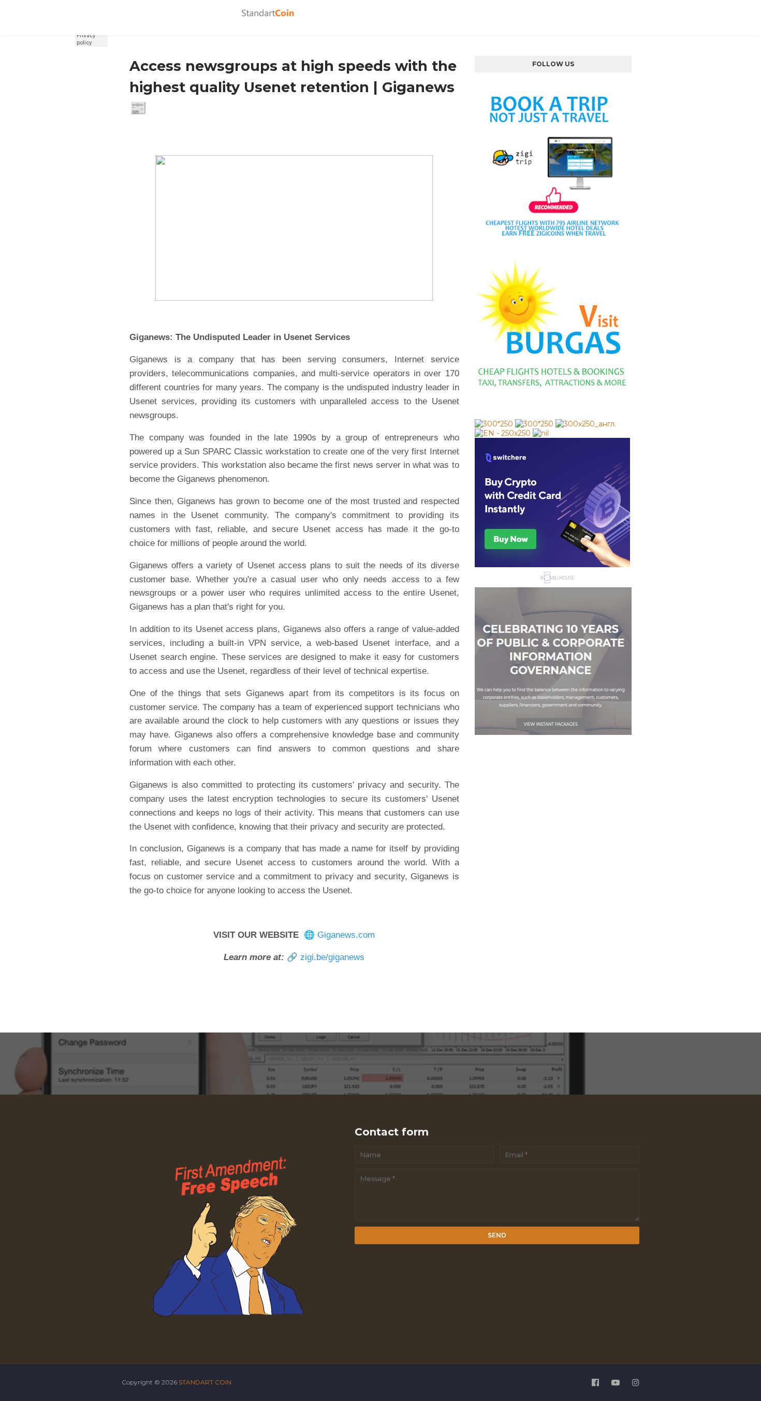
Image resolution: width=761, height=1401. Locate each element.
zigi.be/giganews (332, 957)
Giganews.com (346, 935)
